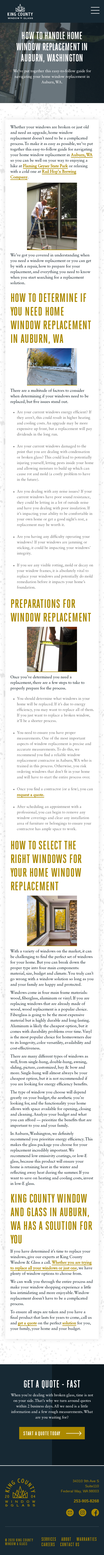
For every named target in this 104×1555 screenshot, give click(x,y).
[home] (19, 11)
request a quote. (30, 795)
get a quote (27, 1323)
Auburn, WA (82, 155)
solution (69, 1323)
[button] (95, 11)
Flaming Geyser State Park (45, 166)
